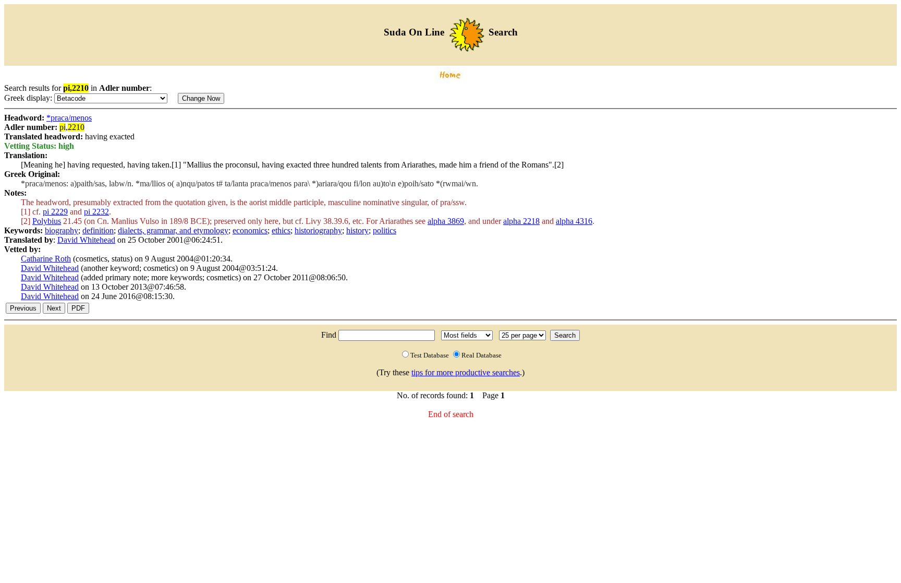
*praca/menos (69, 117)
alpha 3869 (446, 221)
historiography (318, 230)
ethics (281, 230)
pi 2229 (55, 211)
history (357, 230)
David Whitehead (86, 239)
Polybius (46, 221)
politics (384, 230)
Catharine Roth (46, 258)
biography (61, 230)
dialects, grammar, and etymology (173, 230)
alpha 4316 (574, 221)
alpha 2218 (521, 221)
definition (98, 230)
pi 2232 (96, 211)
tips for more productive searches (465, 372)
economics (250, 230)
